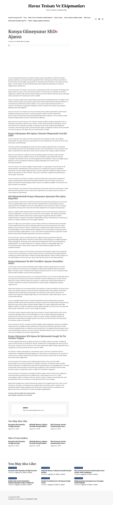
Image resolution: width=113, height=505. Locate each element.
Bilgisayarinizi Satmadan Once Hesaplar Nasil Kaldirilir (89, 482)
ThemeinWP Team (31, 499)
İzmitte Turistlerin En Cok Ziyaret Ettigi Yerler (55, 482)
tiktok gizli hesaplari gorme (17, 21)
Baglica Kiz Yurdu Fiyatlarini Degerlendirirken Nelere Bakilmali (21, 482)
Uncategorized (12, 467)
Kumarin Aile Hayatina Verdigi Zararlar (16, 425)
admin (27, 41)
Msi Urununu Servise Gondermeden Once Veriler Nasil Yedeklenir (59, 426)
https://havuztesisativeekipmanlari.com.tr (33, 410)
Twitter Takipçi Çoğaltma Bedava (39, 21)
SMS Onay (87, 17)
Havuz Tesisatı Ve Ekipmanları (56, 5)
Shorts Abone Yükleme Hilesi (73, 17)
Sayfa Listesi (58, 17)
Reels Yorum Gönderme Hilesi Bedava (40, 17)
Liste (25, 17)
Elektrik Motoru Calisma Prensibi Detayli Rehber (38, 425)
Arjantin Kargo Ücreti (15, 17)
